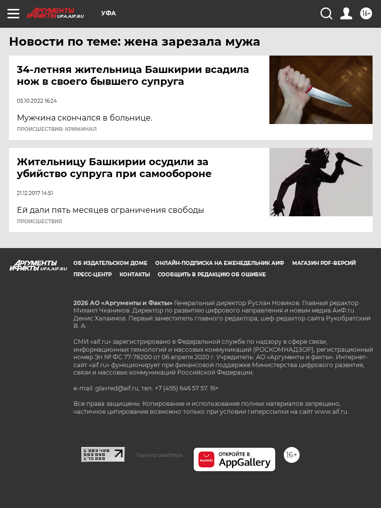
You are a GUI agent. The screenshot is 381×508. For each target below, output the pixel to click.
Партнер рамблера (159, 455)
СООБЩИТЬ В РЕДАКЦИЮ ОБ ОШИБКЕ (212, 274)
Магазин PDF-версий (324, 263)
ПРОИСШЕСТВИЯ (39, 221)
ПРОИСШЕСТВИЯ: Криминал (57, 129)
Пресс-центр (92, 274)
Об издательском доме (110, 263)
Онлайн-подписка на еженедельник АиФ (219, 263)
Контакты (135, 274)
